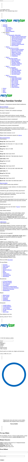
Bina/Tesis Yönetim (13, 58)
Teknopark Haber (7, 275)
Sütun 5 (7, 75)
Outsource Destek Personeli (17, 44)
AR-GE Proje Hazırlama (17, 39)
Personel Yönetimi (15, 65)
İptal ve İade (5, 311)
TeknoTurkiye (6, 273)
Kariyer (4, 88)
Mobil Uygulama (15, 84)
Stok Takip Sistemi (15, 71)
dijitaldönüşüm (6, 290)
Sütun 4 (7, 33)
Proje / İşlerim (6, 296)
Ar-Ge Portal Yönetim (16, 41)
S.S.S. (4, 89)
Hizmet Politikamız (10, 31)
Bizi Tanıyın (8, 27)
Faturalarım (5, 297)
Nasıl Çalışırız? (9, 28)
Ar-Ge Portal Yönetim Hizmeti (10, 286)
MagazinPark (6, 276)
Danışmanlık (6, 285)
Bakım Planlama (15, 61)
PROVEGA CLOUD (14, 48)
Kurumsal (5, 26)
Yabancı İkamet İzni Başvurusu (18, 37)
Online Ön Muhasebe (16, 70)
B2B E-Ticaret (14, 80)
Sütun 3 (7, 66)
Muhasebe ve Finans (16, 52)
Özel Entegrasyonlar (16, 72)
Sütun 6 (7, 46)
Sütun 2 (7, 57)
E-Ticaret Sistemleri (7, 281)
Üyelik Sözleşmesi (7, 306)
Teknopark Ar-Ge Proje (16, 40)
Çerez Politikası (6, 308)
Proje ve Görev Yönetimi (17, 50)
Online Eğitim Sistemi (16, 78)
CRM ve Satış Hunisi (16, 53)
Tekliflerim (5, 299)
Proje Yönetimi (14, 45)
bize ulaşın (10, 259)
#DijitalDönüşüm (12, 76)
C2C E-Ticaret (14, 83)
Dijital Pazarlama (15, 87)
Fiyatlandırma (14, 55)
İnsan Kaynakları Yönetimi (17, 49)
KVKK (4, 310)
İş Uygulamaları (12, 67)
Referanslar (8, 30)
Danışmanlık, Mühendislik (15, 35)
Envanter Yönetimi (15, 62)
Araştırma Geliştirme (16, 43)
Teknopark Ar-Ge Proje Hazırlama (11, 287)
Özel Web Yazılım (15, 74)
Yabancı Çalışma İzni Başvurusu (18, 36)
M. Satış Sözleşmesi (7, 309)
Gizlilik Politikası (7, 305)
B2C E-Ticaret (14, 81)
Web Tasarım (14, 85)
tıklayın (20, 135)
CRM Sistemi (14, 68)
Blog (4, 91)
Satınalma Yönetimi (15, 54)
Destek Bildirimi (6, 300)
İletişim (4, 92)
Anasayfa (5, 24)
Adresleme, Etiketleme (16, 63)
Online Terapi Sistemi (16, 79)
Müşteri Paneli (6, 295)
